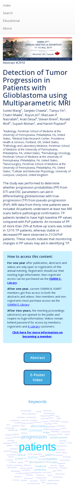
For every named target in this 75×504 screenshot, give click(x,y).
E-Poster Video (37, 377)
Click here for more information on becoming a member (37, 334)
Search (8, 13)
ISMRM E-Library (18, 304)
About (7, 28)
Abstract (37, 357)
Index (7, 5)
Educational (11, 21)
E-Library (34, 326)
